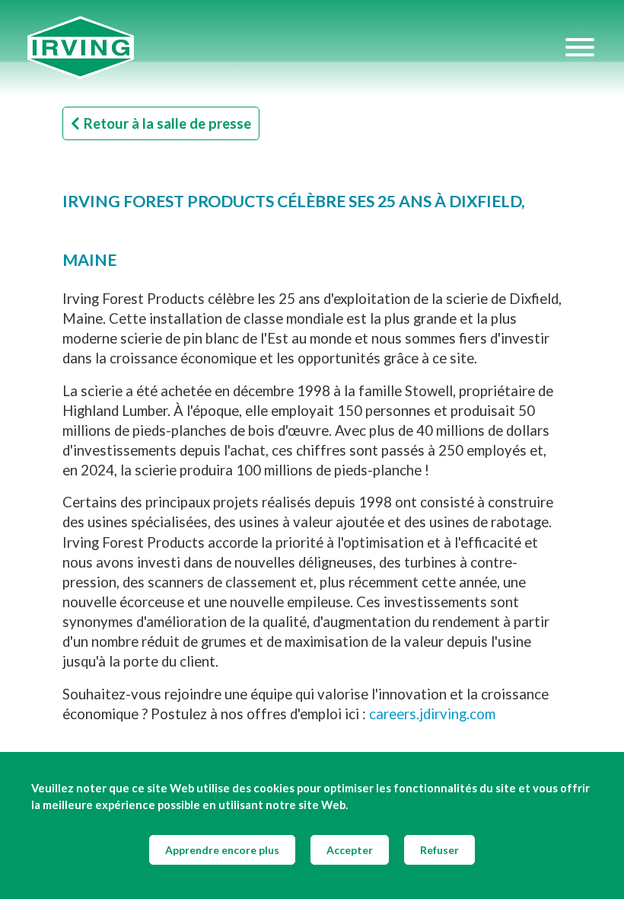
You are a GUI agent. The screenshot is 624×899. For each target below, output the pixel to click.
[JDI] (295, 47)
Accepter (349, 849)
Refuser (439, 849)
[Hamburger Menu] (580, 47)
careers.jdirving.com (432, 713)
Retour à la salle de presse (167, 123)
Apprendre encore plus (222, 849)
